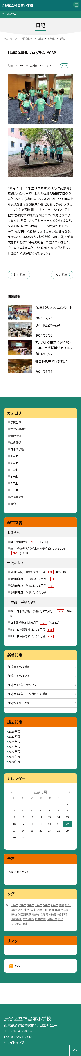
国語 (61, 905)
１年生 (14, 456)
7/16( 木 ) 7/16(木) (17, 676)
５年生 (14, 483)
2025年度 (14, 736)
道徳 (14, 914)
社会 (68, 905)
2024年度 (14, 741)
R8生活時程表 (29, 542)
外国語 (65, 910)
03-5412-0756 (21, 1030)
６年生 (14, 490)
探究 (13, 504)
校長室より (16, 497)
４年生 (14, 477)
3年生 (30, 905)
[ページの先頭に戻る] (75, 1050)
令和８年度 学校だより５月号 (31, 586)
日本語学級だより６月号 (34, 623)
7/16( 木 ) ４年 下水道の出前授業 (26, 694)
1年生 (14, 905)
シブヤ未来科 (19, 924)
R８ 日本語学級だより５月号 (31, 630)
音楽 (33, 910)
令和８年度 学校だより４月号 (31, 592)
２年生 (14, 463)
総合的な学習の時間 (44, 914)
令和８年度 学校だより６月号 (33, 579)
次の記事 (61, 275)
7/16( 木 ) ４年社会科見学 (21, 685)
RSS (17, 966)
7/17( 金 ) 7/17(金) (17, 667)
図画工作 (42, 910)
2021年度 (14, 757)
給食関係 (15, 442)
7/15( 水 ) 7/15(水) (17, 703)
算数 (14, 910)
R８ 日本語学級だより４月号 (31, 636)
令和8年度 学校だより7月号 (38, 572)
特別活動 (62, 914)
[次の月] (69, 792)
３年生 (14, 470)
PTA (60, 919)
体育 (57, 910)
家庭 (51, 910)
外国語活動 (24, 914)
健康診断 (16, 919)
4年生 (38, 905)
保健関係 (15, 436)
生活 (26, 910)
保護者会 (52, 919)
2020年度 (14, 762)
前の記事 (19, 275)
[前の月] (11, 792)
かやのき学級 (18, 429)
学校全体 (15, 422)
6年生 (54, 905)
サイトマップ (15, 1042)
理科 (20, 910)
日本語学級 (17, 449)
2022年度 (14, 751)
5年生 (46, 905)
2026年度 (14, 731)
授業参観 (40, 919)
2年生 (22, 905)
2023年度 (14, 746)
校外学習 (28, 919)
